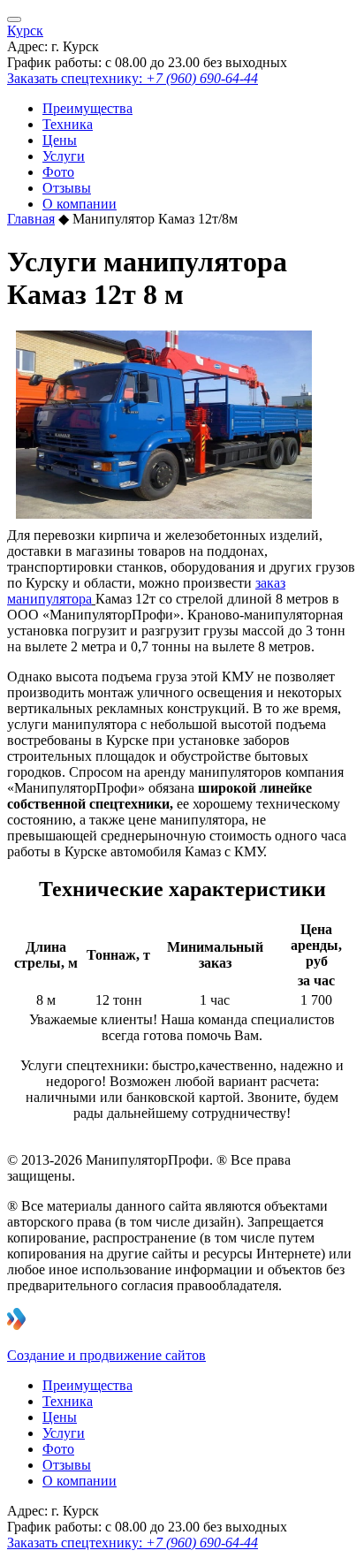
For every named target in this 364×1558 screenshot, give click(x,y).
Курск (25, 30)
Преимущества (87, 108)
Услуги (63, 155)
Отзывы (66, 187)
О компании (79, 203)
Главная (31, 218)
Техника (67, 124)
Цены (59, 140)
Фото (58, 171)
